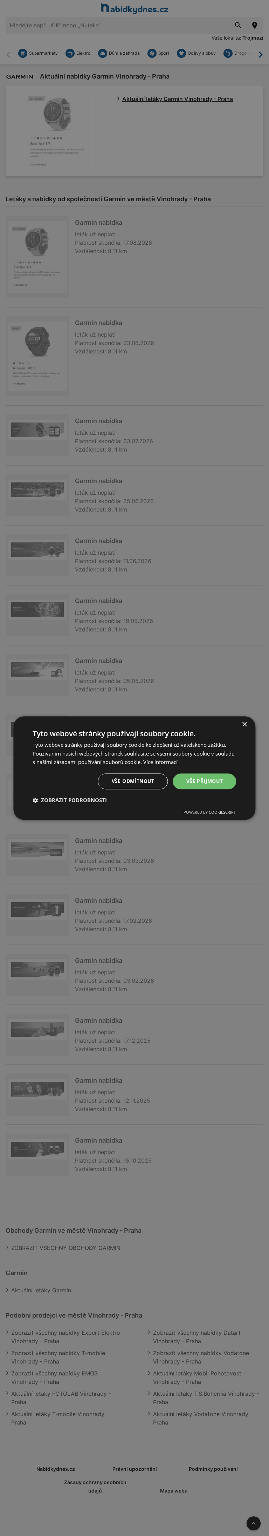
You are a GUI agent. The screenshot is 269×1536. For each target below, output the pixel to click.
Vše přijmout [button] (204, 781)
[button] (70, 800)
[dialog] (134, 768)
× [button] (244, 724)
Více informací (160, 762)
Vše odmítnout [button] (133, 781)
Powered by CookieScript (210, 812)
